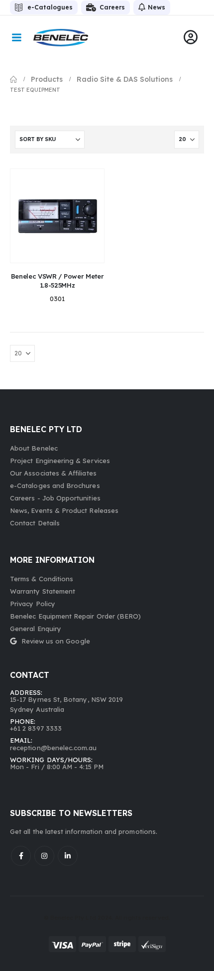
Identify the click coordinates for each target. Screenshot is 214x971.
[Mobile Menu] (16, 37)
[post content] (57, 216)
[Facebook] (21, 856)
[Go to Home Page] (13, 79)
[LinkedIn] (68, 856)
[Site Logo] (60, 37)
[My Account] (191, 37)
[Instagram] (44, 856)
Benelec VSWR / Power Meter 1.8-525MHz (57, 280)
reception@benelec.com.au (53, 748)
